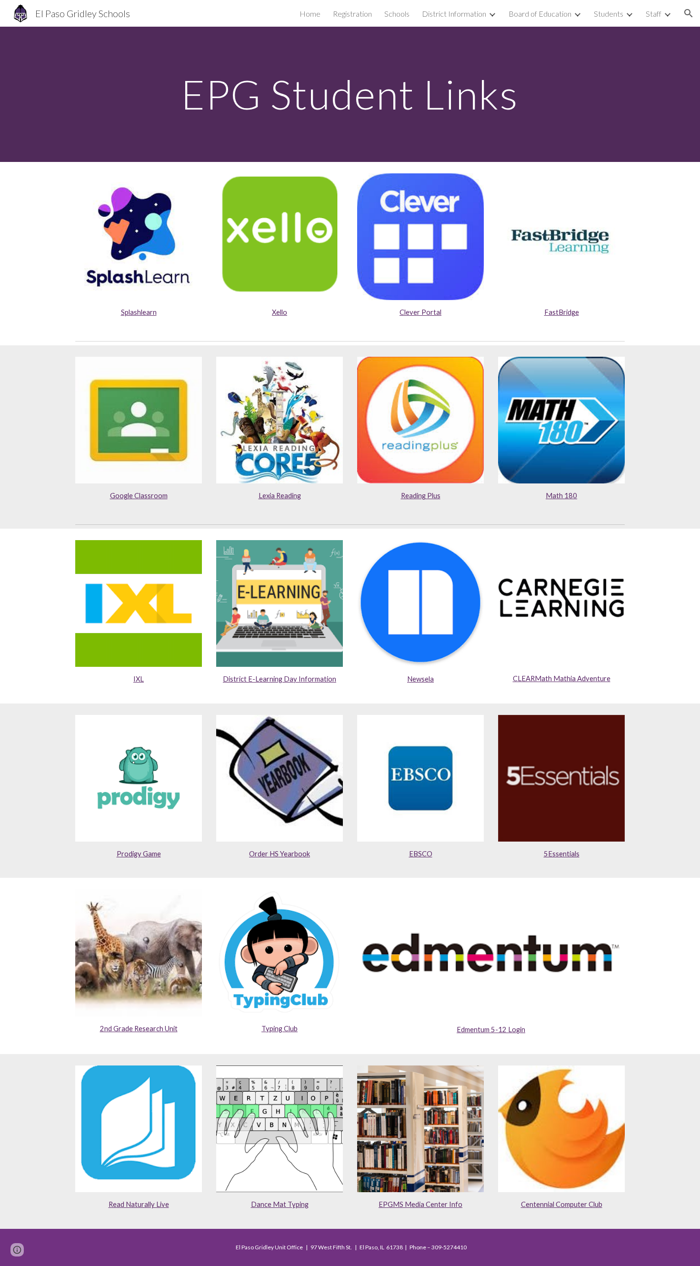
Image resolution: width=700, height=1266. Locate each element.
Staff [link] (653, 13)
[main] (350, 94)
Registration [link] (352, 13)
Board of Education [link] (540, 13)
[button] (688, 13)
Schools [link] (397, 13)
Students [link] (608, 13)
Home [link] (310, 13)
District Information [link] (454, 13)
